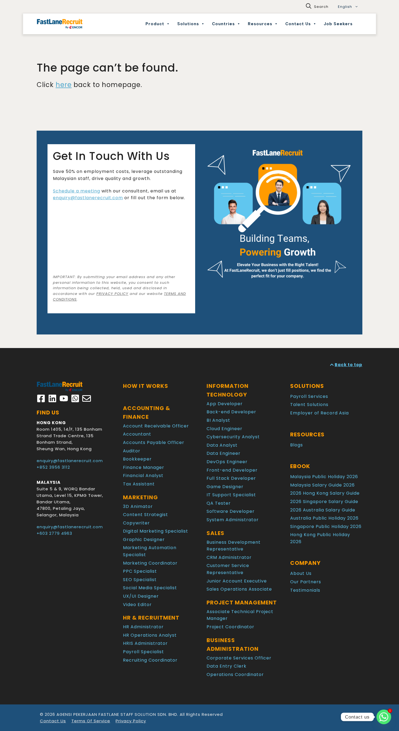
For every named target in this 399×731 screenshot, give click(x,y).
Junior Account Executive (237, 581)
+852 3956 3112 (53, 467)
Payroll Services (309, 396)
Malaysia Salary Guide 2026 (322, 485)
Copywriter (136, 523)
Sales (215, 533)
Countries (223, 24)
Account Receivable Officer (156, 426)
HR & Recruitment (151, 617)
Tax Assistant (139, 484)
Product (154, 24)
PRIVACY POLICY (112, 293)
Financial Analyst (143, 475)
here (64, 84)
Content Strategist (145, 514)
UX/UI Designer (141, 596)
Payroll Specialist (143, 652)
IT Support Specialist (231, 495)
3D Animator (138, 506)
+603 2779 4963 (54, 533)
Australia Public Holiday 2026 (324, 518)
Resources (260, 24)
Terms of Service (90, 721)
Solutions (188, 24)
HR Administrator (143, 627)
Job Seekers (338, 24)
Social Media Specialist (150, 588)
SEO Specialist (140, 580)
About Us (301, 573)
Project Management (242, 602)
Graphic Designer (144, 539)
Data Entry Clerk (226, 666)
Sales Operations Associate (239, 589)
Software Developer (231, 511)
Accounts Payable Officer (153, 442)
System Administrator (233, 520)
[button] (317, 6)
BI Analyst (218, 420)
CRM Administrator (229, 557)
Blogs (296, 445)
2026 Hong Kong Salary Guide (325, 493)
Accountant (137, 434)
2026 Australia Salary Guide (322, 510)
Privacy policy (131, 721)
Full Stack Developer (231, 478)
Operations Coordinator (235, 674)
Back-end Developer (231, 412)
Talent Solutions (309, 404)
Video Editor (137, 604)
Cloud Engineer (224, 429)
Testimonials (305, 590)
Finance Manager (143, 467)
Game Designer (225, 487)
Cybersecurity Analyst (233, 437)
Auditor (131, 451)
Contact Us (298, 24)
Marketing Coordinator (150, 563)
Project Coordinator (230, 627)
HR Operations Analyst (150, 635)
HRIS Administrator (145, 643)
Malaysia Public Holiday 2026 (324, 477)
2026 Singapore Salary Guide (324, 501)
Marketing (140, 497)
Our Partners (305, 582)
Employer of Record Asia (319, 413)
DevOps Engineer (227, 462)
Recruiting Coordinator (150, 660)
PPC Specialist (140, 571)
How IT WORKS (145, 386)
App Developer (225, 404)
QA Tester (219, 503)
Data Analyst (222, 445)
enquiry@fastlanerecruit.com (88, 198)
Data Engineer (223, 453)
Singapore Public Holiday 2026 (326, 526)
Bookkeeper (137, 459)
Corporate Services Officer (239, 658)
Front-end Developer (232, 470)
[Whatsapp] (383, 717)
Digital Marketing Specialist (155, 531)
